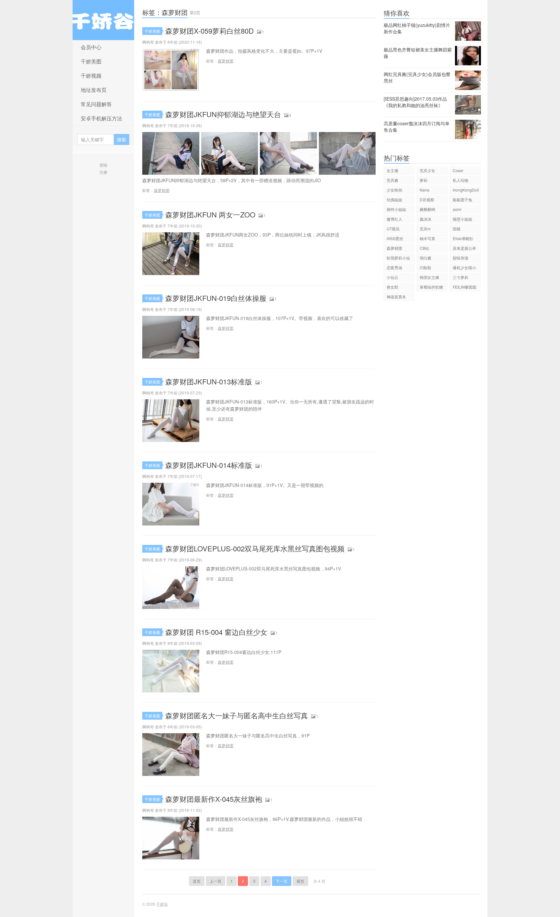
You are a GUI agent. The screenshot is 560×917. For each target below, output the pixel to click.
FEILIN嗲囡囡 (464, 287)
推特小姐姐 (396, 209)
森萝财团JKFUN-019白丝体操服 (215, 298)
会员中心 (91, 47)
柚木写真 (427, 238)
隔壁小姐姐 (462, 219)
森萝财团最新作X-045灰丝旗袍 (213, 799)
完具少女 (427, 170)
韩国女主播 (429, 277)
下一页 (281, 881)
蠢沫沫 (425, 219)
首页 (197, 881)
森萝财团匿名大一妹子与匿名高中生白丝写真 (236, 715)
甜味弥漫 (460, 257)
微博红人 (394, 219)
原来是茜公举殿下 (464, 249)
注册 (103, 172)
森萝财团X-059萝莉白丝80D (209, 31)
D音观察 (427, 199)
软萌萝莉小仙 (398, 257)
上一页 (215, 881)
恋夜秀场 (394, 267)
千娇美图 (91, 61)
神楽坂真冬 (396, 296)
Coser (458, 170)
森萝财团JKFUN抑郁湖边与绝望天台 (223, 114)
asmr (457, 209)
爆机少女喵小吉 (464, 268)
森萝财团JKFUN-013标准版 (208, 381)
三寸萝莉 (460, 277)
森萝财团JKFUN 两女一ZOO (210, 214)
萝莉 (423, 180)
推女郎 (392, 287)
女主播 (392, 170)
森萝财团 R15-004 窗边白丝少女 (216, 632)
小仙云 (392, 277)
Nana (424, 190)
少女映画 (394, 190)
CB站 (424, 248)
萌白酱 (425, 257)
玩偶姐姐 (394, 199)
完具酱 (392, 180)
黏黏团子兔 (462, 199)
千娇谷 (103, 20)
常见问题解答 (96, 104)
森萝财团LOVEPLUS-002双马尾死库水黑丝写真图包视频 (254, 548)
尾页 (300, 881)
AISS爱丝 (395, 238)
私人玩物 (460, 180)
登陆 (103, 165)
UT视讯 (393, 228)
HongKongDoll (466, 190)
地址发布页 (94, 90)
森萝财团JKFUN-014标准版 (208, 465)
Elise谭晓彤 (463, 238)
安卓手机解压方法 (101, 118)
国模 (457, 228)
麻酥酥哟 (427, 209)
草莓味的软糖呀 (431, 288)
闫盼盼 (425, 267)
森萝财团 (225, 60)
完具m (425, 228)
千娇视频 (91, 75)
